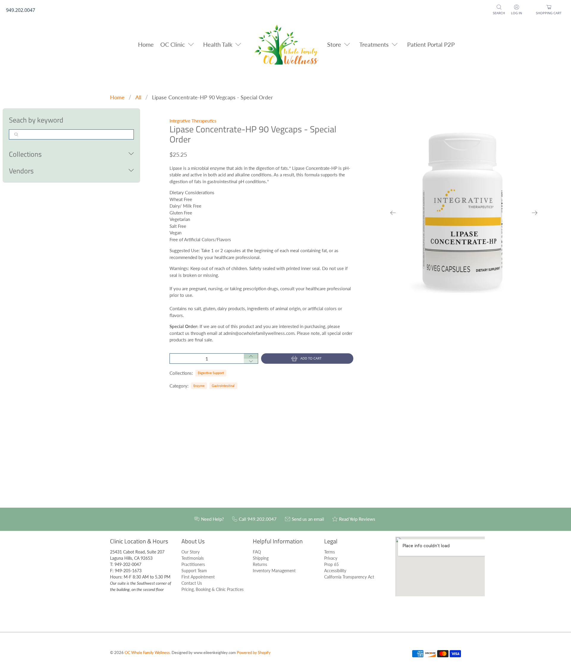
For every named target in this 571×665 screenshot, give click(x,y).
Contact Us (191, 583)
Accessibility (335, 570)
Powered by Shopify (254, 652)
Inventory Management (274, 570)
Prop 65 (331, 564)
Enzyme (199, 386)
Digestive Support (211, 373)
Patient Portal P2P (431, 44)
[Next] (534, 212)
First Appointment (198, 576)
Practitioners (193, 564)
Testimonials (192, 558)
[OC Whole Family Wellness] (286, 44)
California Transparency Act (349, 576)
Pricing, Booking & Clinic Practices (212, 589)
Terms (329, 551)
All (138, 97)
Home (146, 44)
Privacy (330, 558)
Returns (260, 564)
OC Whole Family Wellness (147, 652)
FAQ (257, 551)
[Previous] (393, 212)
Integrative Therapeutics (193, 120)
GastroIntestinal (223, 386)
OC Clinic (172, 44)
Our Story (190, 551)
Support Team (194, 570)
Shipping (261, 558)
